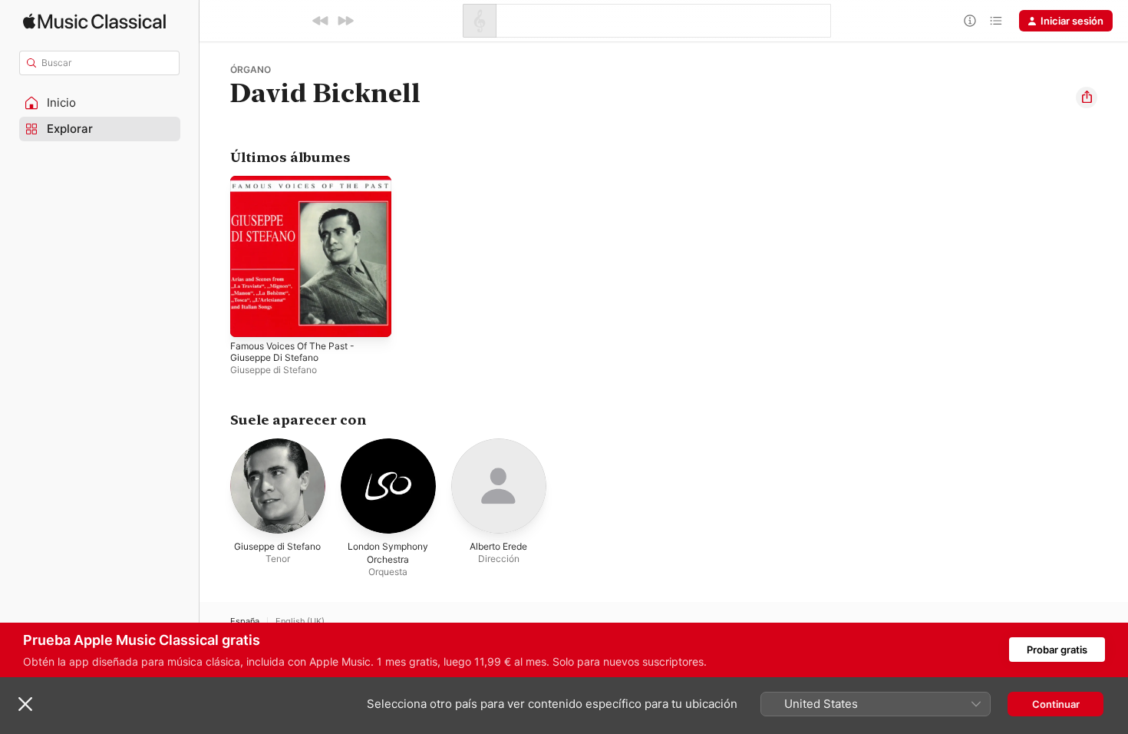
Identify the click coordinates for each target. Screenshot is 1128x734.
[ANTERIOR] (320, 20)
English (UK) (300, 621)
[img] (94, 21)
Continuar (1056, 704)
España (244, 621)
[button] (100, 102)
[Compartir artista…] (1086, 97)
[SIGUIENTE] (345, 20)
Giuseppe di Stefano (273, 369)
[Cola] (996, 20)
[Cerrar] (25, 704)
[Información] (970, 20)
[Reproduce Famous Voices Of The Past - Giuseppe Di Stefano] (249, 317)
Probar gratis (1057, 649)
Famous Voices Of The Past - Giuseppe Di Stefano (300, 188)
